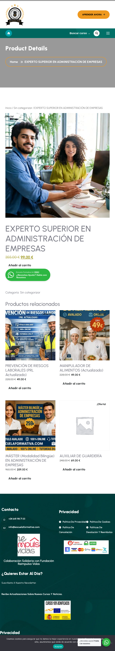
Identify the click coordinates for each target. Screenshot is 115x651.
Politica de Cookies (100, 521)
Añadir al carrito (19, 265)
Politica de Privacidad (74, 521)
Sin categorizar (23, 108)
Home (14, 61)
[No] (111, 643)
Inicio (8, 108)
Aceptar (58, 646)
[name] (14, 14)
